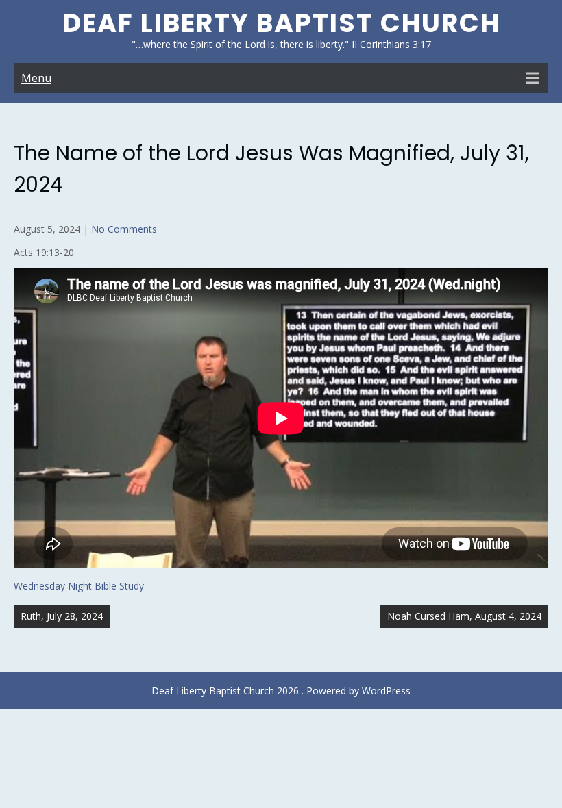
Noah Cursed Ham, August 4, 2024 (464, 615)
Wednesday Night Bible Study (79, 585)
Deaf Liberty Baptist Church (281, 23)
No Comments (124, 229)
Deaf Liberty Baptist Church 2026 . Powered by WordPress (281, 690)
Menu (36, 78)
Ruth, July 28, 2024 (62, 615)
